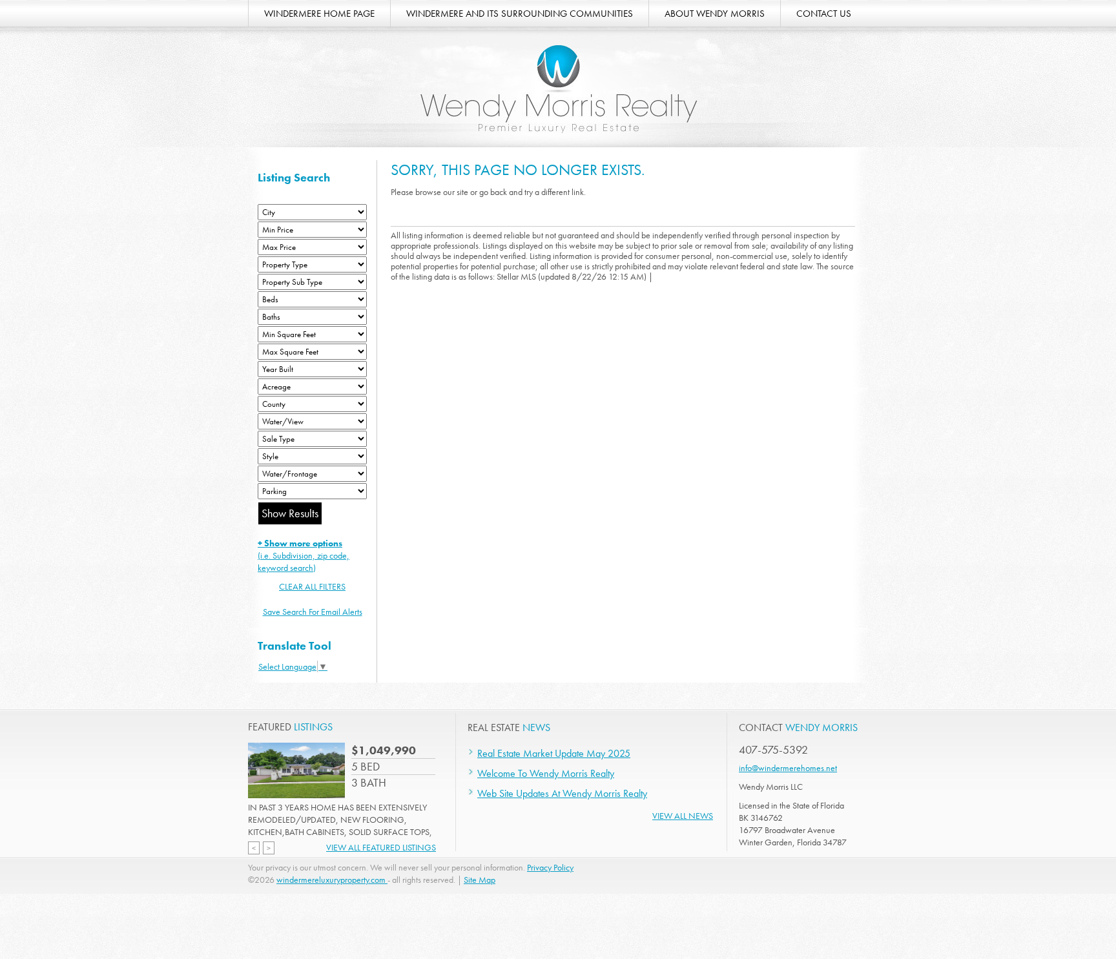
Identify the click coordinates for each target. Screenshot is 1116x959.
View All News (682, 815)
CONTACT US (823, 13)
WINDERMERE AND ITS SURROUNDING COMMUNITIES (519, 13)
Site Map (479, 879)
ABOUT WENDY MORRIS (715, 13)
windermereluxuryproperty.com (332, 879)
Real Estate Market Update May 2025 (553, 753)
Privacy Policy (550, 867)
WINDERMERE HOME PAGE (319, 13)
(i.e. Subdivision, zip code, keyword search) (303, 555)
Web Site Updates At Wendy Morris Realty (562, 793)
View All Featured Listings (381, 847)
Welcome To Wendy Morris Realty (545, 773)
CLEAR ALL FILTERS (312, 586)
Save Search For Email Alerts (312, 611)
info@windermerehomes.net (788, 768)
